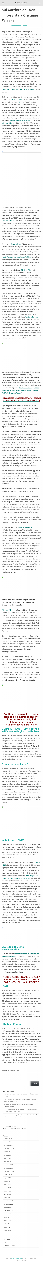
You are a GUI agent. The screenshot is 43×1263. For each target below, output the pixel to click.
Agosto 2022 (8, 1175)
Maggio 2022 (7, 1184)
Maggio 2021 (7, 1220)
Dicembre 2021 (8, 1201)
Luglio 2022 (7, 1178)
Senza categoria (9, 1249)
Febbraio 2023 (8, 1162)
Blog (5, 1242)
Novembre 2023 (8, 1145)
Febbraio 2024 (8, 1142)
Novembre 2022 (9, 1168)
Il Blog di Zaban (21, 3)
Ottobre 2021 (8, 1207)
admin (25, 25)
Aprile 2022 (7, 1188)
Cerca (5, 1080)
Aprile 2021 (7, 1224)
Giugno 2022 (7, 1181)
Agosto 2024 (8, 1139)
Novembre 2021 (8, 1204)
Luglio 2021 (7, 1217)
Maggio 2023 (7, 1155)
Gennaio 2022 (8, 1198)
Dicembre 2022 (8, 1165)
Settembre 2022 (9, 1171)
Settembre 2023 (9, 1148)
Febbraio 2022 (8, 1194)
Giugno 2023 (7, 1152)
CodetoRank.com (16, 1258)
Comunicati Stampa (14, 1071)
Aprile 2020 (7, 1230)
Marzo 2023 (7, 1158)
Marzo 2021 (7, 1227)
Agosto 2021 (7, 1214)
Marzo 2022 (7, 1191)
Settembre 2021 (9, 1211)
